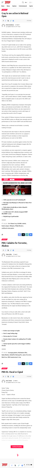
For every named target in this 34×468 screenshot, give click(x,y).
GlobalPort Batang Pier (16, 355)
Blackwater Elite (22, 352)
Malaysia (12, 226)
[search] (23, 2)
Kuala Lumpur (5, 226)
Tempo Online (9, 254)
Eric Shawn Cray (12, 223)
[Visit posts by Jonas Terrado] (3, 381)
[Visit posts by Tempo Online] (3, 255)
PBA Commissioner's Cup (14, 357)
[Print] (13, 20)
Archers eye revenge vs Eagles (11, 330)
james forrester (27, 355)
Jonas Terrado (9, 380)
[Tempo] (7, 2)
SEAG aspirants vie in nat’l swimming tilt (14, 200)
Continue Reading (17, 446)
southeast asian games (8, 228)
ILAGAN (19, 223)
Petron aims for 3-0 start (10, 336)
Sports (4, 9)
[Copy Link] (11, 20)
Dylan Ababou (5, 355)
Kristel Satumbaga (10, 24)
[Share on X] (8, 20)
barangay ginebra (13, 352)
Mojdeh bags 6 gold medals (11, 216)
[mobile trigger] (3, 2)
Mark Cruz (4, 357)
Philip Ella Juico (19, 226)
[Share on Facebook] (5, 20)
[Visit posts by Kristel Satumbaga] (3, 25)
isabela (24, 223)
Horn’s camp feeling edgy (10, 333)
